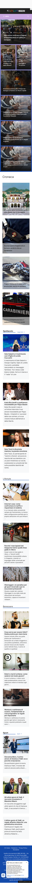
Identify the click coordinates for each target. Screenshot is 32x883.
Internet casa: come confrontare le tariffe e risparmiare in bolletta (13, 506)
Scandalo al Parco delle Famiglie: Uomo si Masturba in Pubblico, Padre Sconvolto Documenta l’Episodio (15, 114)
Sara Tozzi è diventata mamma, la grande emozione (15, 450)
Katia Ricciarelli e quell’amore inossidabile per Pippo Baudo (15, 404)
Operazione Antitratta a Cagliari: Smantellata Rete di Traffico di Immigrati (15, 38)
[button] (28, 16)
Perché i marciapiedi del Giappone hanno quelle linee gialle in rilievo (15, 548)
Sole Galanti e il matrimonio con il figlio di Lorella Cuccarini (15, 356)
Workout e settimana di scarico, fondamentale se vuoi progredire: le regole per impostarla (14, 713)
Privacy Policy (23, 848)
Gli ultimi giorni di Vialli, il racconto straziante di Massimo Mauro (14, 799)
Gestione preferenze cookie (25, 881)
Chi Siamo (7, 848)
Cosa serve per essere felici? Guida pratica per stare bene (15, 633)
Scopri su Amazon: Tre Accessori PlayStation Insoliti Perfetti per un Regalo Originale (15, 139)
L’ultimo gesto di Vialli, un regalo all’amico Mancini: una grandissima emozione (15, 822)
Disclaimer (16, 850)
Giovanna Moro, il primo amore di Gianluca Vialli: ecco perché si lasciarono (16, 759)
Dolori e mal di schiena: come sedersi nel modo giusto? (15, 675)
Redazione (14, 848)
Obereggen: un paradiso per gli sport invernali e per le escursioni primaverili (15, 587)
